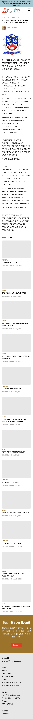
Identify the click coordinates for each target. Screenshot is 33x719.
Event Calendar (8, 676)
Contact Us (16, 645)
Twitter (5, 711)
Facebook (6, 714)
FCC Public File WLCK (11, 685)
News (4, 18)
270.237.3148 (7, 704)
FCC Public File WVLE (11, 682)
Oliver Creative (14, 661)
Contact (5, 679)
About (4, 668)
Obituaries (6, 673)
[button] (29, 10)
